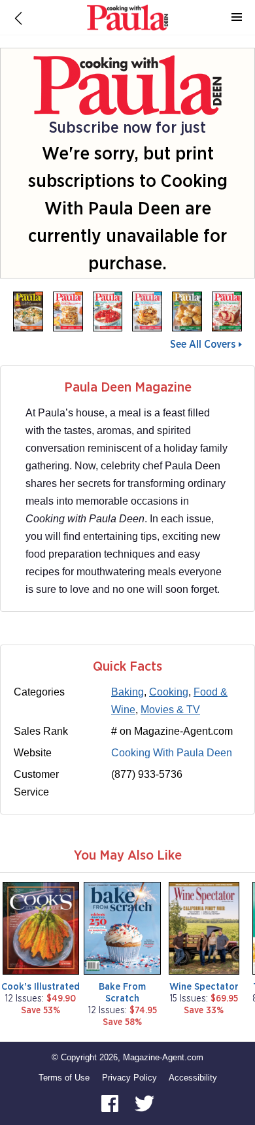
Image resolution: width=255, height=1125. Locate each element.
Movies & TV (170, 709)
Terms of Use (64, 1078)
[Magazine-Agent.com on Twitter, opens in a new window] (144, 1103)
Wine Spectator (204, 987)
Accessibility (193, 1078)
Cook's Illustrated (40, 987)
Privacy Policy (129, 1078)
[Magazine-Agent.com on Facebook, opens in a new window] (111, 1103)
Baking (127, 691)
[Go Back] (18, 18)
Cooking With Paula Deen (171, 752)
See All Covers (202, 344)
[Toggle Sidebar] (237, 18)
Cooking (168, 691)
